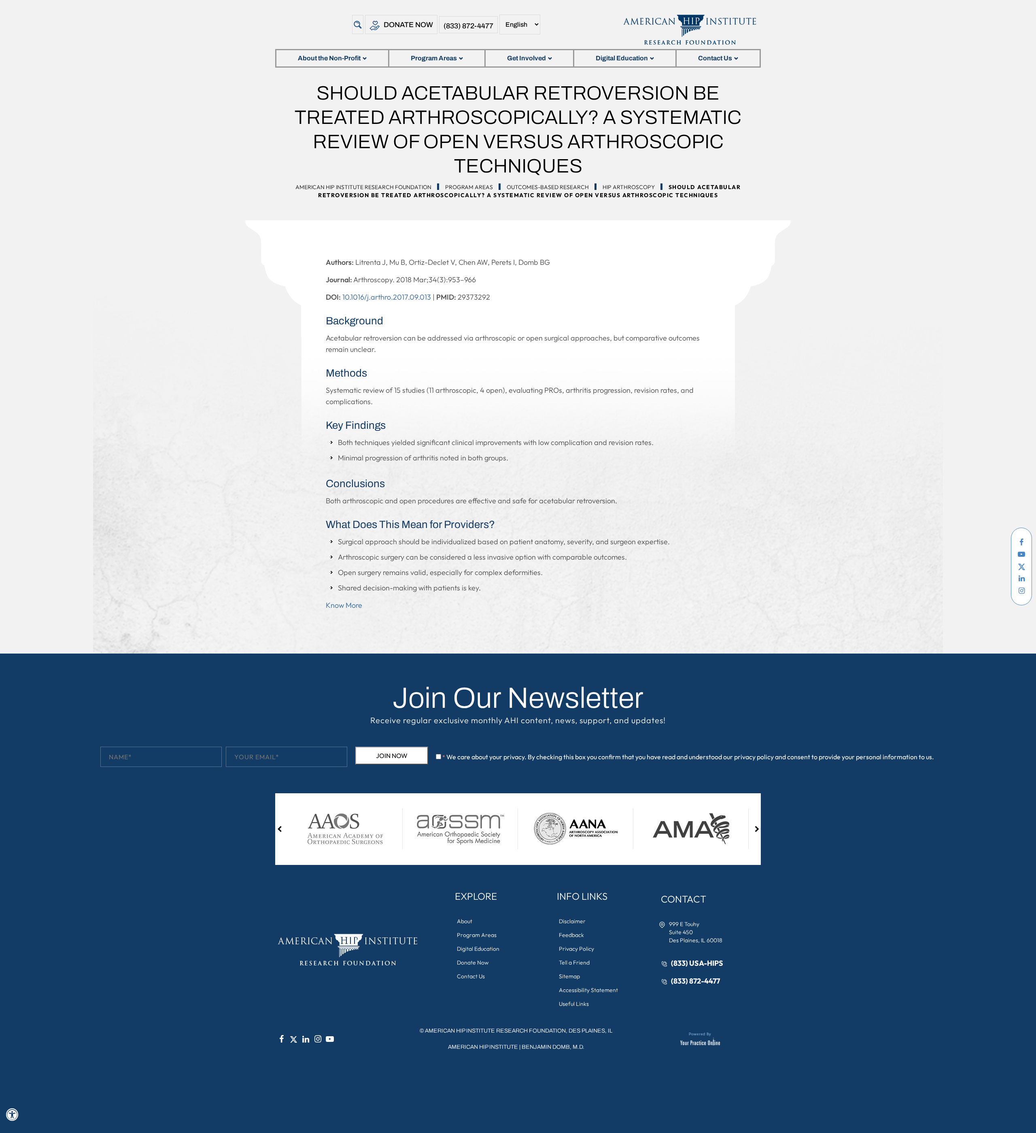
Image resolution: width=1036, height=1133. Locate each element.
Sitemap (569, 976)
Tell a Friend (574, 962)
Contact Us (715, 58)
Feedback (571, 935)
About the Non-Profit (329, 58)
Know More (344, 605)
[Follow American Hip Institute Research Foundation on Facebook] (1021, 542)
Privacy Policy (576, 948)
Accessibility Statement (588, 990)
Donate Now (408, 25)
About (464, 921)
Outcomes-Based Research (548, 187)
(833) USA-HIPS (697, 963)
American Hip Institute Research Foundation (363, 187)
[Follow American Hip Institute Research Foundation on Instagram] (1021, 591)
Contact (683, 899)
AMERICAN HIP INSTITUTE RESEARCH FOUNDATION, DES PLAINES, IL (518, 1031)
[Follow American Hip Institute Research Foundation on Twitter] (1021, 566)
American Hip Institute (483, 1047)
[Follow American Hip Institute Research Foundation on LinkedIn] (1021, 579)
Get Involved (526, 58)
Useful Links (574, 1003)
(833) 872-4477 (468, 26)
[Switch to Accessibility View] (12, 1115)
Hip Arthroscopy (629, 187)
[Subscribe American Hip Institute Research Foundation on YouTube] (1021, 554)
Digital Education (622, 58)
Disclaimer (572, 921)
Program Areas (434, 58)
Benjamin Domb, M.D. (553, 1047)
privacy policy (754, 757)
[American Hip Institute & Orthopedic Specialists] (689, 29)
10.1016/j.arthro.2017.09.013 (386, 297)
